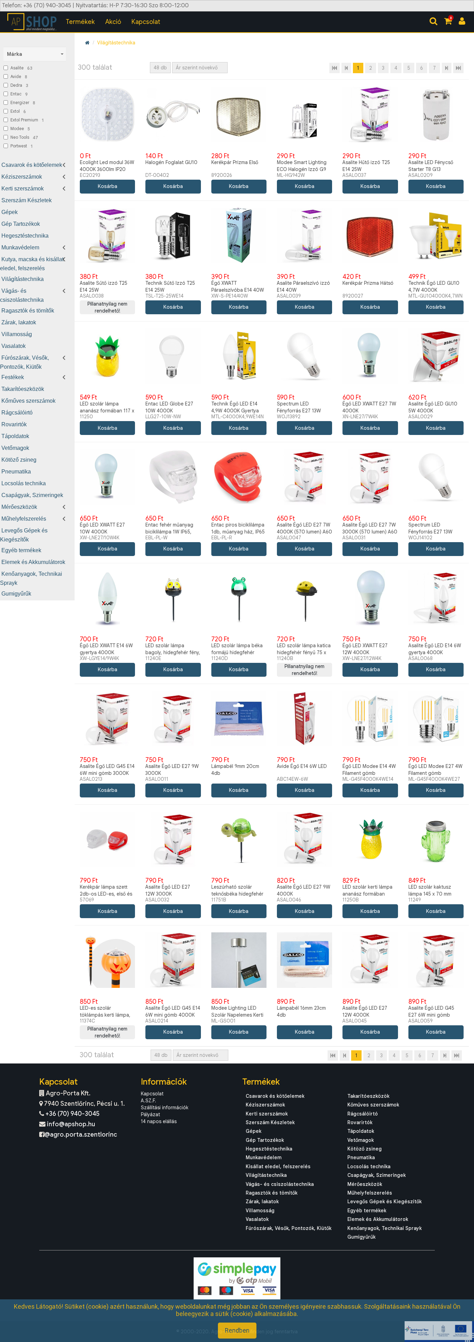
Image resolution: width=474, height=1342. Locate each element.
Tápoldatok (15, 436)
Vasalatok (13, 346)
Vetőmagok (15, 448)
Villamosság (16, 334)
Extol (18, 111)
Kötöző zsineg (18, 460)
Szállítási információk (164, 1107)
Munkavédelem (20, 247)
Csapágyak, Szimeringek (32, 495)
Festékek (12, 377)
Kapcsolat (146, 22)
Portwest (21, 146)
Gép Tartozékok (20, 224)
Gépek (9, 212)
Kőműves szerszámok (28, 401)
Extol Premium (27, 120)
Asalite (21, 68)
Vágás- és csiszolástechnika (280, 1184)
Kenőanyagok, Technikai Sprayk (384, 1228)
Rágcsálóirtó (17, 413)
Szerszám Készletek (26, 200)
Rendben (237, 1330)
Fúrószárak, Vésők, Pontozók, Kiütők (288, 1228)
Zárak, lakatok (18, 322)
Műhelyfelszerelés (23, 519)
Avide (18, 76)
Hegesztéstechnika (25, 236)
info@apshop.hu (71, 1124)
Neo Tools (24, 137)
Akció (113, 22)
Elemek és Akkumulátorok (33, 562)
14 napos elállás (159, 1121)
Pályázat (150, 1114)
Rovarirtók (14, 424)
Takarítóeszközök (22, 389)
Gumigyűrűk (16, 594)
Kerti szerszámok (22, 188)
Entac (19, 94)
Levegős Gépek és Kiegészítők (384, 1201)
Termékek (80, 22)
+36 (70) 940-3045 (72, 1114)
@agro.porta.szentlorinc (80, 1134)
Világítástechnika (22, 279)
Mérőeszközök (19, 507)
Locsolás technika (23, 483)
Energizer (22, 102)
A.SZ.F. (148, 1100)
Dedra (19, 85)
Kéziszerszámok (21, 177)
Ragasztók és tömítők (27, 311)
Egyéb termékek (21, 550)
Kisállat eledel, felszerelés (278, 1166)
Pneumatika (16, 472)
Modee (20, 128)
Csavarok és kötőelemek (31, 165)
